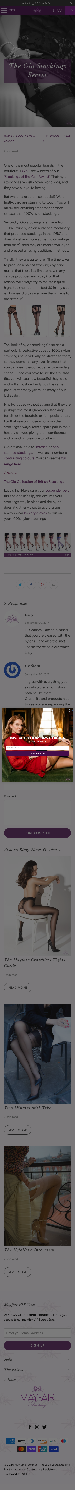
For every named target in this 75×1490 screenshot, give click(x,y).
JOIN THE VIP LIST (37, 753)
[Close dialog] (70, 710)
